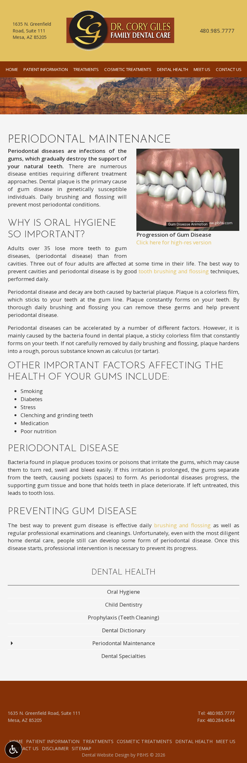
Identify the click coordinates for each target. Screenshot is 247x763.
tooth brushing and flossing (174, 271)
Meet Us (202, 69)
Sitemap (81, 748)
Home (12, 69)
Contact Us (229, 69)
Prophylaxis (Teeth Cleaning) (123, 617)
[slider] (187, 226)
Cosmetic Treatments (127, 69)
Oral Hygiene (123, 591)
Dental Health (172, 69)
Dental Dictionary (123, 630)
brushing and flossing (182, 525)
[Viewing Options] (13, 749)
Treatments (86, 69)
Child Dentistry (123, 604)
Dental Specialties (123, 656)
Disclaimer (55, 748)
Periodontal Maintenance (123, 643)
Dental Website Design (105, 755)
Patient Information (45, 69)
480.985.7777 (217, 30)
